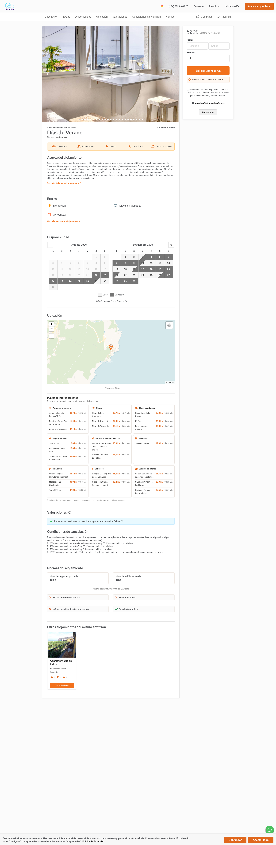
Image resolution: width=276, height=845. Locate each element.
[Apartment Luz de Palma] (62, 645)
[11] (110, 119)
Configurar (235, 840)
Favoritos (214, 6)
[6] (96, 119)
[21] (139, 119)
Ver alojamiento (62, 685)
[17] (128, 119)
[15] (122, 119)
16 (134, 269)
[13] (116, 119)
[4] (90, 119)
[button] (50, 245)
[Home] (7, 9)
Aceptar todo (261, 840)
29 (96, 281)
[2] (85, 119)
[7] (99, 119)
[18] (131, 119)
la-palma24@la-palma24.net (210, 103)
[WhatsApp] (270, 830)
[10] (108, 119)
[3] (87, 119)
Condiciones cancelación (146, 16)
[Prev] (52, 74)
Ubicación (102, 16)
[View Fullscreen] (51, 335)
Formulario (208, 112)
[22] (142, 119)
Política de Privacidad (93, 841)
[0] (79, 119)
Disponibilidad (83, 16)
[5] (93, 119)
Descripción (51, 16)
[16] (125, 119)
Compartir (206, 16)
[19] (133, 119)
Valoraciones (119, 16)
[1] (82, 119)
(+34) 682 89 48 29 (178, 6)
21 (116, 275)
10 (142, 263)
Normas (170, 16)
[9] (105, 119)
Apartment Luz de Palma (61, 662)
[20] (136, 119)
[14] (119, 119)
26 (160, 275)
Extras (66, 16)
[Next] (169, 74)
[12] (113, 119)
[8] (102, 119)
